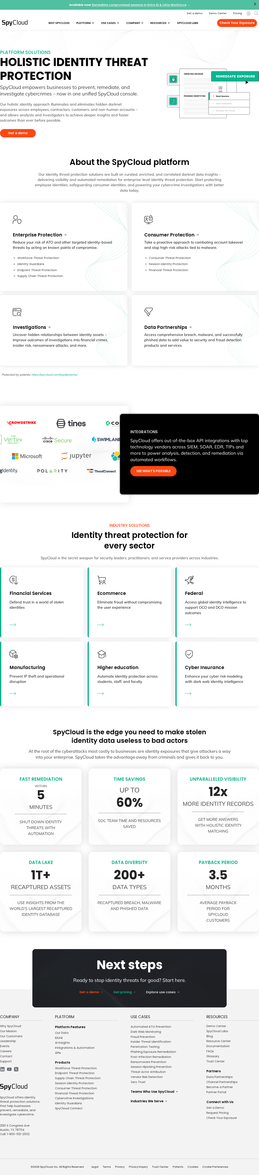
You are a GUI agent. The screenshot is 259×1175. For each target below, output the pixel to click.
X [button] (255, 4)
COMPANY (9, 1017)
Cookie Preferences (215, 1167)
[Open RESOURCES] (169, 23)
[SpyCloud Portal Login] (249, 13)
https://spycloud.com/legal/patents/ (54, 374)
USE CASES (140, 1017)
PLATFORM (64, 1017)
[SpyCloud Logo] (15, 23)
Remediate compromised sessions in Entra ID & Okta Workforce (139, 5)
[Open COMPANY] (142, 23)
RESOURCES (217, 1017)
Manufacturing (27, 667)
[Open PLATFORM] (93, 23)
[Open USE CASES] (118, 23)
